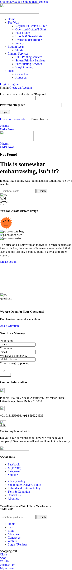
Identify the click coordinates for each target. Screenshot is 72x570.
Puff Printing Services (28, 63)
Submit (5, 374)
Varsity (19, 43)
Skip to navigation (11, 1)
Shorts (19, 50)
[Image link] (14, 449)
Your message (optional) (14, 363)
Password (12, 104)
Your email (6, 348)
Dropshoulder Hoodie (28, 39)
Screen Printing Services (30, 60)
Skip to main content (35, 1)
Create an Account (20, 87)
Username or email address (23, 94)
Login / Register (17, 544)
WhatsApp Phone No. (13, 355)
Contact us (21, 74)
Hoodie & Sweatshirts (28, 36)
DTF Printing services (28, 57)
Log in (5, 112)
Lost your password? (12, 119)
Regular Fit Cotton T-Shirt (31, 26)
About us (20, 77)
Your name (6, 340)
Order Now (7, 129)
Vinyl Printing (23, 67)
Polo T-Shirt (22, 32)
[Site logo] (19, 12)
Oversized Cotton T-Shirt (30, 29)
